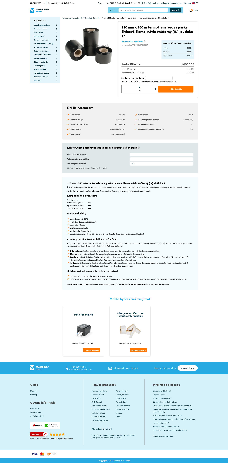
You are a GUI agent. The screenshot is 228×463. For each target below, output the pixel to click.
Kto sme (33, 391)
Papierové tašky (122, 391)
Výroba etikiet (35, 412)
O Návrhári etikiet (37, 416)
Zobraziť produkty (92, 350)
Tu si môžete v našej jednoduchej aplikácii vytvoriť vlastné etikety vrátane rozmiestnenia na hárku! (113, 436)
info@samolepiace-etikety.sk (158, 3)
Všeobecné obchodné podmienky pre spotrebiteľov (172, 405)
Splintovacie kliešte (99, 417)
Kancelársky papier (123, 405)
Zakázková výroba (122, 409)
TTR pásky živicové (90, 18)
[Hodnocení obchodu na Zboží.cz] (39, 436)
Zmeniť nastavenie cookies (163, 436)
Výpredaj (119, 413)
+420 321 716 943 (81, 368)
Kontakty (33, 394)
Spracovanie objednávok (162, 391)
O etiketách (34, 409)
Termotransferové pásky (71, 18)
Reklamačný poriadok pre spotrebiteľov (167, 415)
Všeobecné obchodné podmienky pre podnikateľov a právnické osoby (172, 410)
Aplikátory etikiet (98, 413)
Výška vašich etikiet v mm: (77, 154)
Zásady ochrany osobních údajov (165, 402)
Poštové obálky (121, 402)
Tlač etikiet (96, 398)
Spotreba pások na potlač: (76, 163)
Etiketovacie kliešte (99, 405)
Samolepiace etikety (99, 391)
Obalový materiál (122, 394)
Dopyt (118, 417)
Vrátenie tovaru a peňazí (162, 398)
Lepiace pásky (121, 398)
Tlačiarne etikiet (98, 394)
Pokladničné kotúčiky (100, 420)
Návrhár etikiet (102, 429)
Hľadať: (112, 10)
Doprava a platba (159, 394)
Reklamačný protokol (161, 423)
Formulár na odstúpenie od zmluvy (166, 426)
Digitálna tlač (97, 402)
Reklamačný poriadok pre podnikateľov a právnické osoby (174, 419)
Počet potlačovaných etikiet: (78, 159)
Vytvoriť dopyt (187, 368)
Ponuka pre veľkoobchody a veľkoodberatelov (170, 430)
